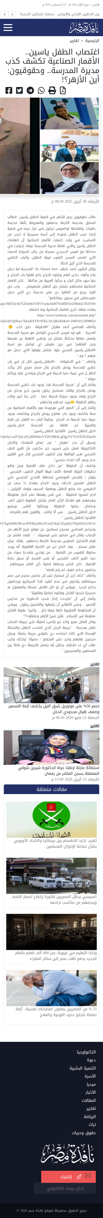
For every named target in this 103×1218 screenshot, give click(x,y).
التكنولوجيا (86, 1052)
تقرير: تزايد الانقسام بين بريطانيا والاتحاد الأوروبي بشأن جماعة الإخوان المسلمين (55, 843)
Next (12, 14)
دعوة (91, 1060)
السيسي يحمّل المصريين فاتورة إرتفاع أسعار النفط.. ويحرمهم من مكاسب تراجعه (54, 899)
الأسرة (90, 1076)
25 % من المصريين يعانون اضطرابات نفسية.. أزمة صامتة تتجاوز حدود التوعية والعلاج (56, 1012)
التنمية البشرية (82, 1068)
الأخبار (91, 1092)
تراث (92, 1125)
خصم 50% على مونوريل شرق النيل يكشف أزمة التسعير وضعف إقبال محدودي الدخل (53, 709)
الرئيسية (92, 40)
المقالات (89, 1101)
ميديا (91, 1084)
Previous (4, 14)
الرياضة (90, 1117)
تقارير (74, 40)
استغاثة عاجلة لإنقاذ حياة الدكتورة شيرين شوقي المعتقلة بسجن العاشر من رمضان (58, 770)
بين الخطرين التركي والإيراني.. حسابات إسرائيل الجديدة (59, 14)
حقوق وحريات (84, 1133)
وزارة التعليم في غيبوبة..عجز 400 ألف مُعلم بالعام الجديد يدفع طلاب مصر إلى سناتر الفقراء (56, 956)
